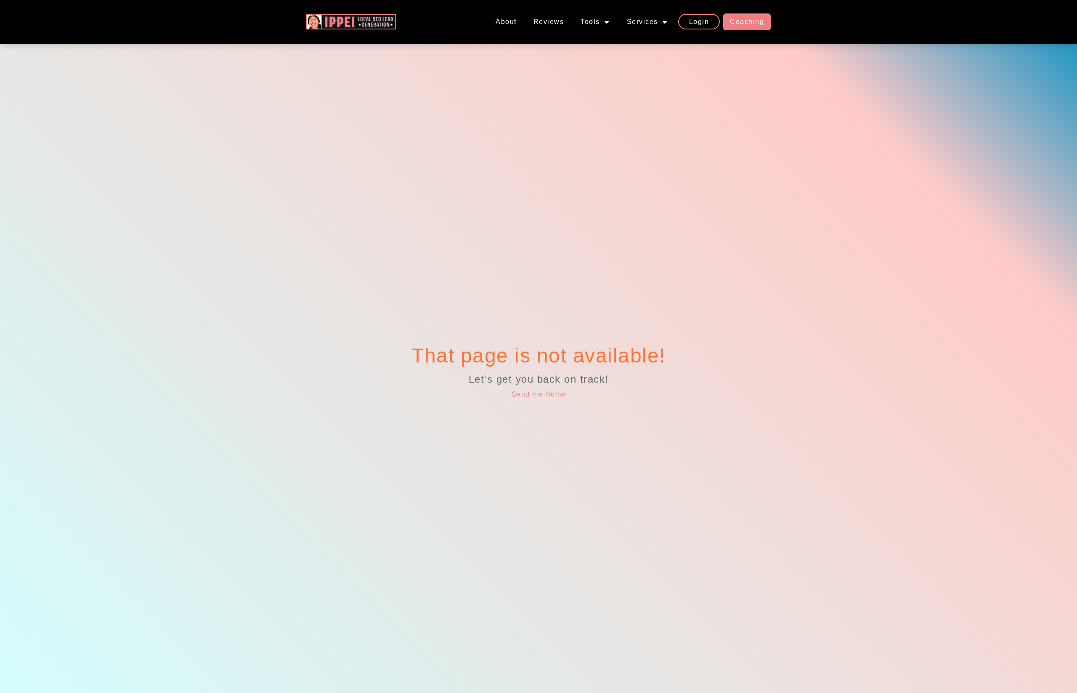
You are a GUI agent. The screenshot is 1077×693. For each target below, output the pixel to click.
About (506, 21)
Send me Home (539, 394)
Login (699, 21)
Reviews (548, 21)
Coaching (747, 21)
